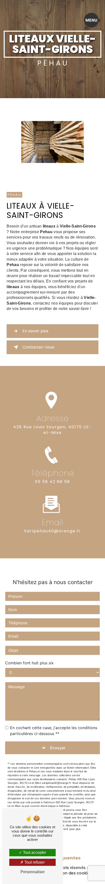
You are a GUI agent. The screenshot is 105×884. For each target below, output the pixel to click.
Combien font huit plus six (29, 662)
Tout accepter (34, 852)
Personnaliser (33, 872)
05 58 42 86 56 (52, 481)
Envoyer (57, 747)
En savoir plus (35, 331)
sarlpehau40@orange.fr (52, 531)
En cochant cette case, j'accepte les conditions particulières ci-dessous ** (53, 730)
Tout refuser (34, 862)
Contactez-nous (38, 347)
